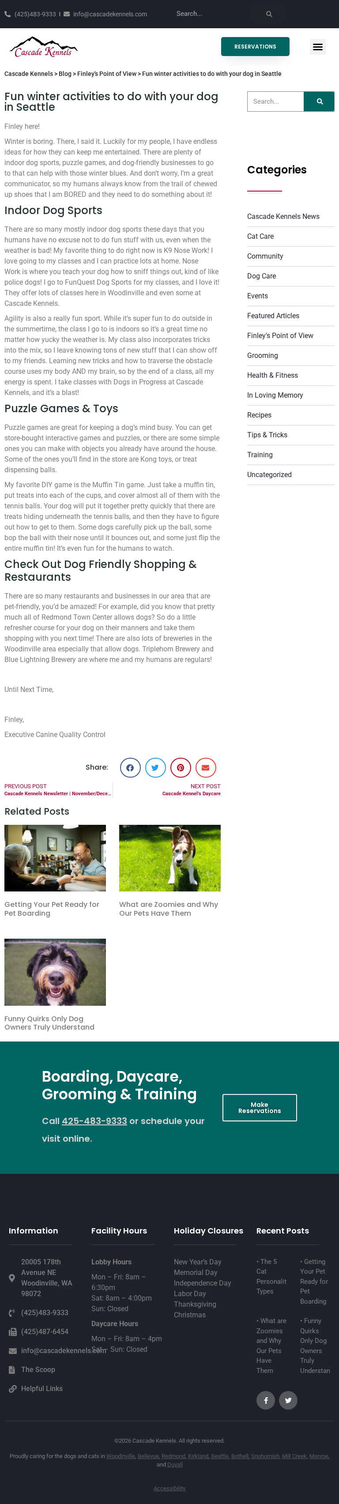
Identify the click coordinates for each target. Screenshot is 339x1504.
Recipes (259, 415)
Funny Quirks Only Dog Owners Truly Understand (49, 1023)
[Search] (268, 14)
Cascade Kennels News (283, 216)
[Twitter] (288, 1400)
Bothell (240, 1456)
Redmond (173, 1456)
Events (257, 296)
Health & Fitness (272, 375)
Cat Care (260, 236)
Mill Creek (294, 1456)
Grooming (262, 355)
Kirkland (198, 1456)
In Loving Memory (275, 395)
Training (260, 455)
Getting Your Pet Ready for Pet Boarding (51, 908)
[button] (318, 47)
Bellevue (148, 1456)
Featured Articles (273, 316)
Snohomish (265, 1456)
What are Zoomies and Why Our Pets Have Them (168, 908)
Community (265, 256)
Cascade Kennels (28, 73)
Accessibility (169, 1488)
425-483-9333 (94, 1121)
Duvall (175, 1464)
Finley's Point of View (106, 73)
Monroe (318, 1456)
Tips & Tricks (267, 435)
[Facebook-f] (265, 1400)
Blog (65, 73)
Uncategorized (269, 474)
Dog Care (261, 276)
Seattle (220, 1456)
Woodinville (120, 1456)
